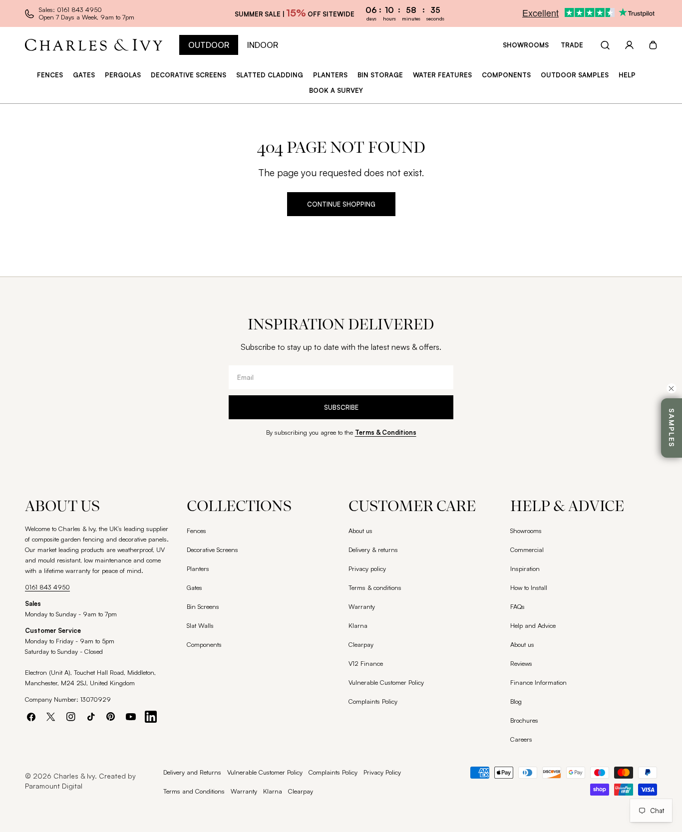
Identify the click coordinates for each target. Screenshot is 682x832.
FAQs (517, 606)
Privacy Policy (382, 772)
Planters (198, 568)
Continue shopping (341, 204)
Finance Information (538, 682)
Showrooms (526, 45)
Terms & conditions (374, 587)
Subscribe (341, 407)
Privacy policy (367, 568)
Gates (194, 587)
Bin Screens (203, 606)
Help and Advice (533, 625)
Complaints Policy (372, 701)
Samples (672, 428)
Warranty (361, 606)
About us (360, 531)
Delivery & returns (373, 550)
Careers (521, 739)
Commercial (527, 550)
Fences (196, 531)
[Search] (605, 45)
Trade (572, 45)
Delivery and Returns (192, 772)
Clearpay (360, 644)
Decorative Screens (212, 550)
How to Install (528, 587)
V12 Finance (365, 663)
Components (204, 644)
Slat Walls (200, 625)
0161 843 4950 (47, 587)
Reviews (521, 663)
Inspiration (525, 568)
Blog (516, 701)
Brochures (524, 720)
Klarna (357, 625)
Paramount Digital (53, 786)
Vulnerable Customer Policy (386, 682)
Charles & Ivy (74, 776)
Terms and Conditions (194, 791)
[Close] (672, 388)
